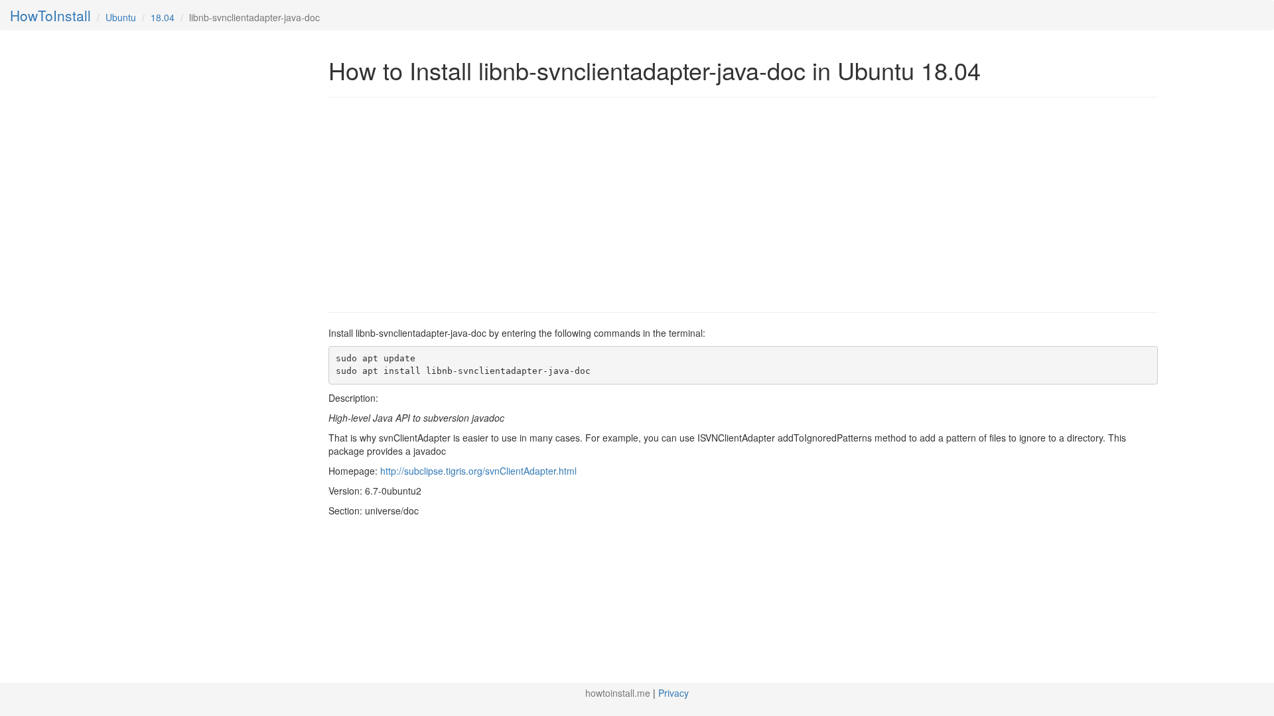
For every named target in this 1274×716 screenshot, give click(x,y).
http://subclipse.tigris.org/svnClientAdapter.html (478, 470)
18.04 (163, 17)
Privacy (673, 692)
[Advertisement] (439, 203)
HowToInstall (50, 15)
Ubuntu (121, 17)
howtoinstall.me (617, 692)
